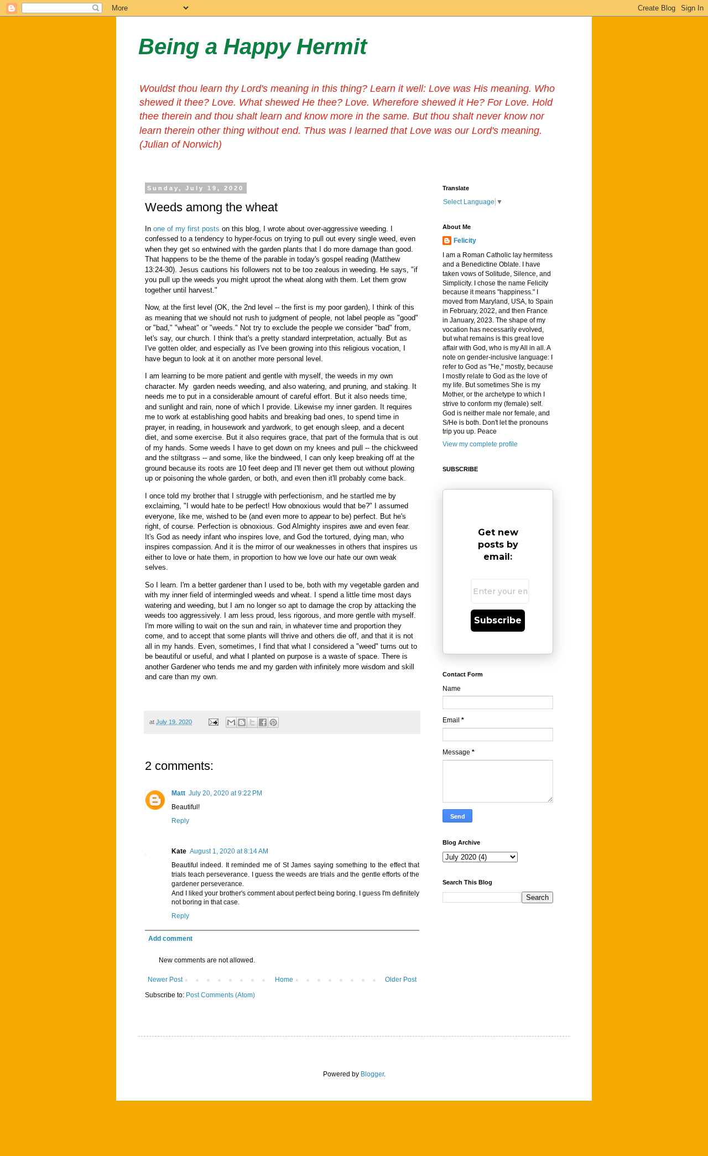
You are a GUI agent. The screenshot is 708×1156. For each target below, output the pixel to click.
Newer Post (165, 979)
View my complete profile (480, 444)
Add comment (170, 938)
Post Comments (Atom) (220, 995)
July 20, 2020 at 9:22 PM (225, 793)
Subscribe (498, 620)
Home (284, 979)
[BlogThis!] (241, 722)
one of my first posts (186, 229)
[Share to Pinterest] (273, 722)
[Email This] (231, 722)
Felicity (465, 240)
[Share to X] (252, 722)
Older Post (401, 979)
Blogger (372, 1074)
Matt (178, 793)
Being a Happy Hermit (252, 46)
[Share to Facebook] (262, 722)
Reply (180, 821)
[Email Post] (213, 721)
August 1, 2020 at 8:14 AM (229, 851)
